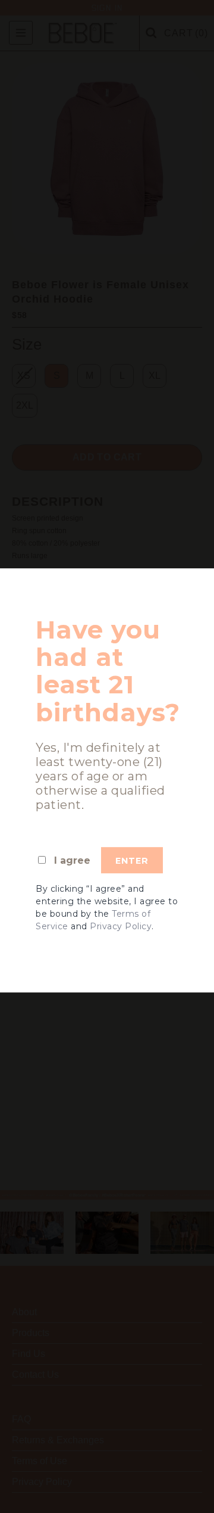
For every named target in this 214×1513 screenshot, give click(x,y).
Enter (132, 860)
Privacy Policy (121, 926)
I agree (72, 860)
